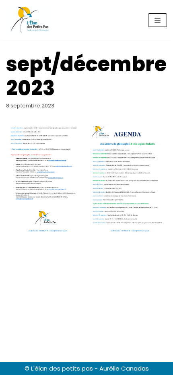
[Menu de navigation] (157, 20)
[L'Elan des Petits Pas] (30, 20)
